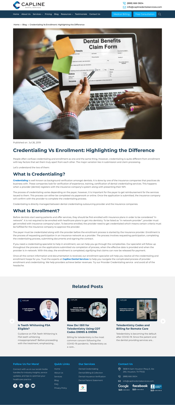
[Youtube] (33, 386)
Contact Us (94, 14)
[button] (12, 321)
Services (37, 14)
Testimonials (81, 14)
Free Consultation (144, 14)
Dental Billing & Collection (91, 373)
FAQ (56, 384)
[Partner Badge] (83, 391)
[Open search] (160, 14)
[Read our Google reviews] (124, 387)
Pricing (48, 14)
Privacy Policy (60, 388)
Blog (56, 14)
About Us (25, 14)
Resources (66, 14)
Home (16, 14)
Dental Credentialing (88, 369)
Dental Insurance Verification (92, 376)
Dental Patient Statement (91, 380)
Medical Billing (122, 14)
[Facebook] (15, 386)
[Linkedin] (21, 386)
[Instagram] (27, 386)
